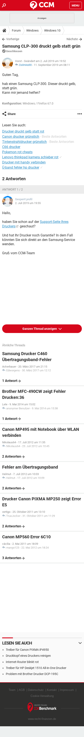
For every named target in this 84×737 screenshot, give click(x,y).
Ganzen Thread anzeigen (40, 328)
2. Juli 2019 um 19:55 (28, 203)
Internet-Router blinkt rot (22, 662)
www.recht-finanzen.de (42, 718)
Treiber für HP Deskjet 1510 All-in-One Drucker (36, 668)
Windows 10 (52, 30)
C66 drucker (11, 147)
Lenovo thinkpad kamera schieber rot (30, 157)
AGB (22, 690)
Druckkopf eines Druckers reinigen (28, 655)
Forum (16, 30)
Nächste (72, 39)
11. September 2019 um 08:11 (52, 65)
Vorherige (12, 39)
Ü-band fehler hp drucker (20, 167)
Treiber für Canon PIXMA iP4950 (27, 649)
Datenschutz (36, 690)
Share (12, 114)
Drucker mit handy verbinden (24, 162)
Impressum (67, 690)
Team (12, 690)
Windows (32, 30)
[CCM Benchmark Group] (42, 707)
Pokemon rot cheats (17, 152)
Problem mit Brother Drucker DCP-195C (32, 674)
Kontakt (52, 690)
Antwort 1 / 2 (12, 189)
